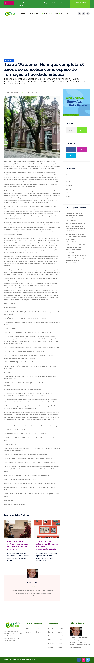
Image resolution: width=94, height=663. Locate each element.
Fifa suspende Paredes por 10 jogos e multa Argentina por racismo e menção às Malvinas (75, 226)
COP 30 (30, 13)
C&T (49, 639)
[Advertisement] (47, 33)
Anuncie (28, 632)
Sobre (37, 628)
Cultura (68, 197)
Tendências (10, 3)
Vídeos (56, 13)
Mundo (60, 632)
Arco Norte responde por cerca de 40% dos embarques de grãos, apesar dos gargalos (76, 258)
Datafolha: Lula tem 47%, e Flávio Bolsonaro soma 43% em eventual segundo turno (76, 247)
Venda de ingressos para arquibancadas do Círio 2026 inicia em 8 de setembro (75, 215)
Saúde (60, 643)
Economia (69, 185)
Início (27, 628)
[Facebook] (79, 13)
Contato (64, 13)
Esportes (68, 189)
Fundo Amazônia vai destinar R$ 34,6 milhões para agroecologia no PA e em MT (76, 237)
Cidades (68, 181)
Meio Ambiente (52, 636)
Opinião (68, 174)
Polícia (67, 193)
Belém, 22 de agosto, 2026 (80, 4)
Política (38, 13)
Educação (61, 636)
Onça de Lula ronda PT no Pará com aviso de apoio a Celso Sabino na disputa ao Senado (39, 4)
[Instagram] (83, 13)
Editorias (47, 13)
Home (23, 13)
